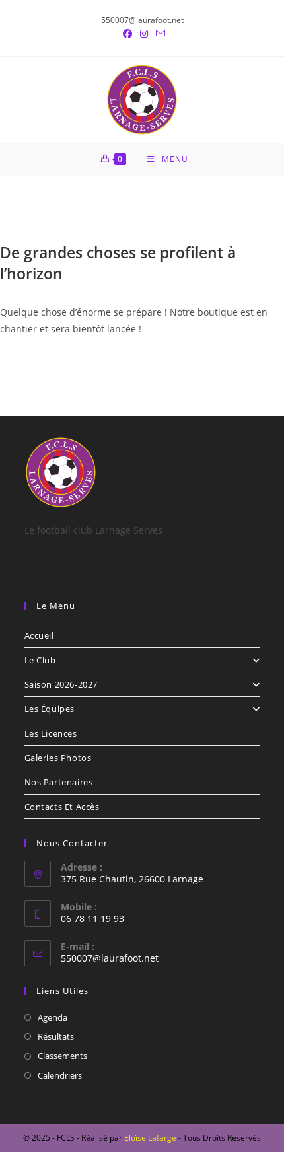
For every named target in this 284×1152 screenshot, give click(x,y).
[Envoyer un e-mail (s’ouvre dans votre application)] (158, 34)
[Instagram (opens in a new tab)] (144, 34)
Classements (62, 1056)
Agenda (52, 1017)
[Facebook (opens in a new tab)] (127, 34)
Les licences (50, 733)
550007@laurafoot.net (110, 958)
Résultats (56, 1036)
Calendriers (60, 1075)
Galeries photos (58, 758)
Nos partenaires (58, 782)
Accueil (39, 635)
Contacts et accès (62, 806)
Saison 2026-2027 (61, 684)
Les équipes (49, 709)
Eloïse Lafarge (150, 1137)
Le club (40, 660)
